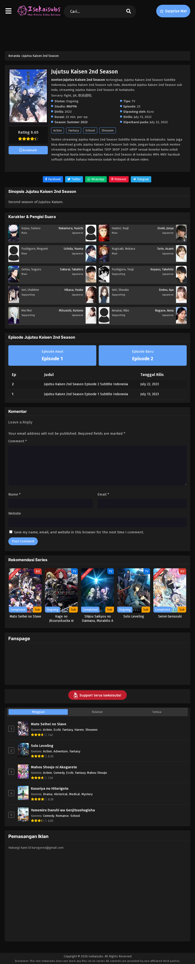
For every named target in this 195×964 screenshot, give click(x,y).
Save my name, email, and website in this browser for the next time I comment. (79, 532)
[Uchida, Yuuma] (91, 260)
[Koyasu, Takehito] (181, 281)
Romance (62, 816)
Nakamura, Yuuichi (70, 228)
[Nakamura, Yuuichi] (91, 240)
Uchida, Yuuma (73, 248)
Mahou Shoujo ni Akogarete (54, 767)
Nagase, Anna (164, 310)
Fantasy (73, 130)
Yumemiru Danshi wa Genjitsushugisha (63, 810)
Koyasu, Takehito (162, 269)
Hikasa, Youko (73, 290)
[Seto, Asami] (181, 260)
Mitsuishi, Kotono (71, 310)
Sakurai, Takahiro (71, 269)
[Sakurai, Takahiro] (91, 281)
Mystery (87, 794)
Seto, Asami (165, 248)
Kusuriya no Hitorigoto (49, 788)
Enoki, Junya (165, 228)
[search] (129, 11)
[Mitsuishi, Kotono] (91, 322)
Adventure (61, 751)
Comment (17, 441)
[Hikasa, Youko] (91, 302)
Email (103, 494)
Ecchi (57, 729)
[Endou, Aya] (181, 302)
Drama (47, 794)
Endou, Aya (166, 290)
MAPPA (71, 106)
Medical (74, 794)
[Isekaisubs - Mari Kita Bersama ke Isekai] (38, 15)
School (90, 130)
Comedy (59, 772)
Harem (79, 729)
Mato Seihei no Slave (48, 724)
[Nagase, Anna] (181, 322)
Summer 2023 (77, 122)
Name (14, 494)
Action (57, 130)
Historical (61, 794)
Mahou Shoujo (97, 772)
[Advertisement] (97, 33)
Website (14, 513)
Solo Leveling (42, 746)
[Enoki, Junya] (181, 240)
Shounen (108, 130)
